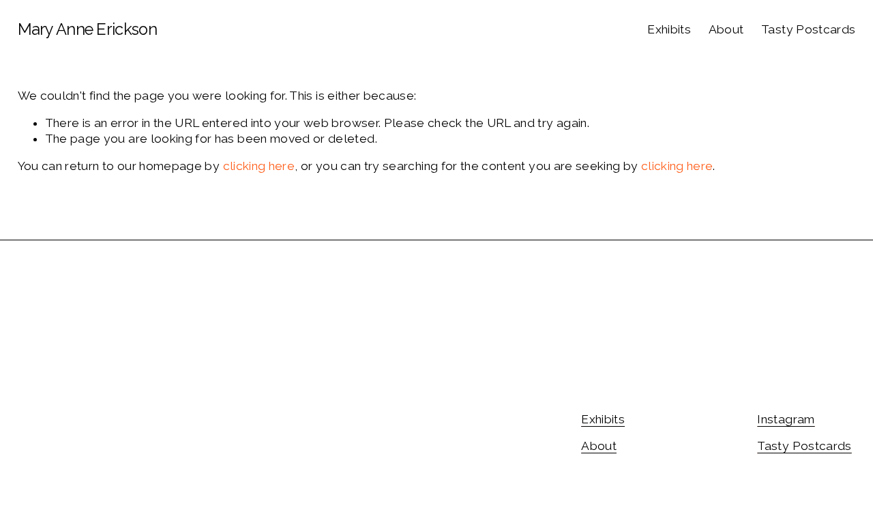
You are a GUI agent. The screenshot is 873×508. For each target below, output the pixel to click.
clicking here (259, 166)
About (726, 29)
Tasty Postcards (808, 29)
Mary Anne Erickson (87, 29)
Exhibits (669, 29)
